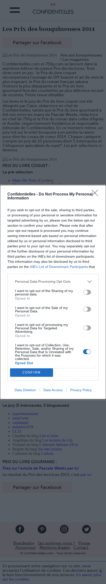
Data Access (53, 390)
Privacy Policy (81, 390)
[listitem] (53, 281)
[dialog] (53, 292)
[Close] (96, 194)
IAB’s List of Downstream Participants (59, 267)
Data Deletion (25, 390)
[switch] (87, 292)
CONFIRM (31, 372)
